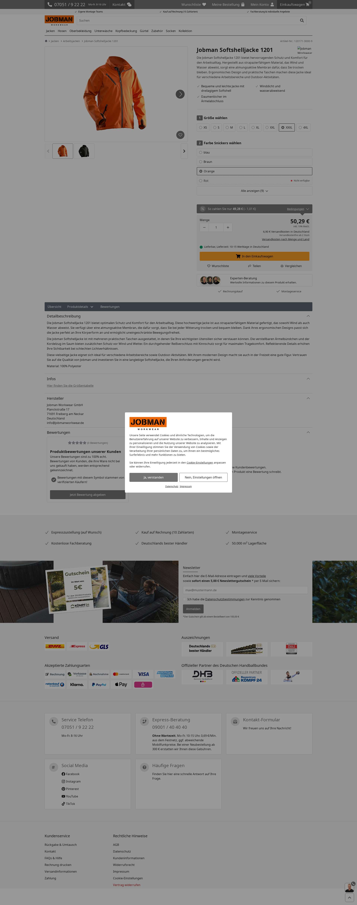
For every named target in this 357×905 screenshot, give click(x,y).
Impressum (186, 486)
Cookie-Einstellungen (200, 462)
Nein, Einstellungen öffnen (203, 477)
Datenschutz (171, 486)
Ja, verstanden (154, 477)
